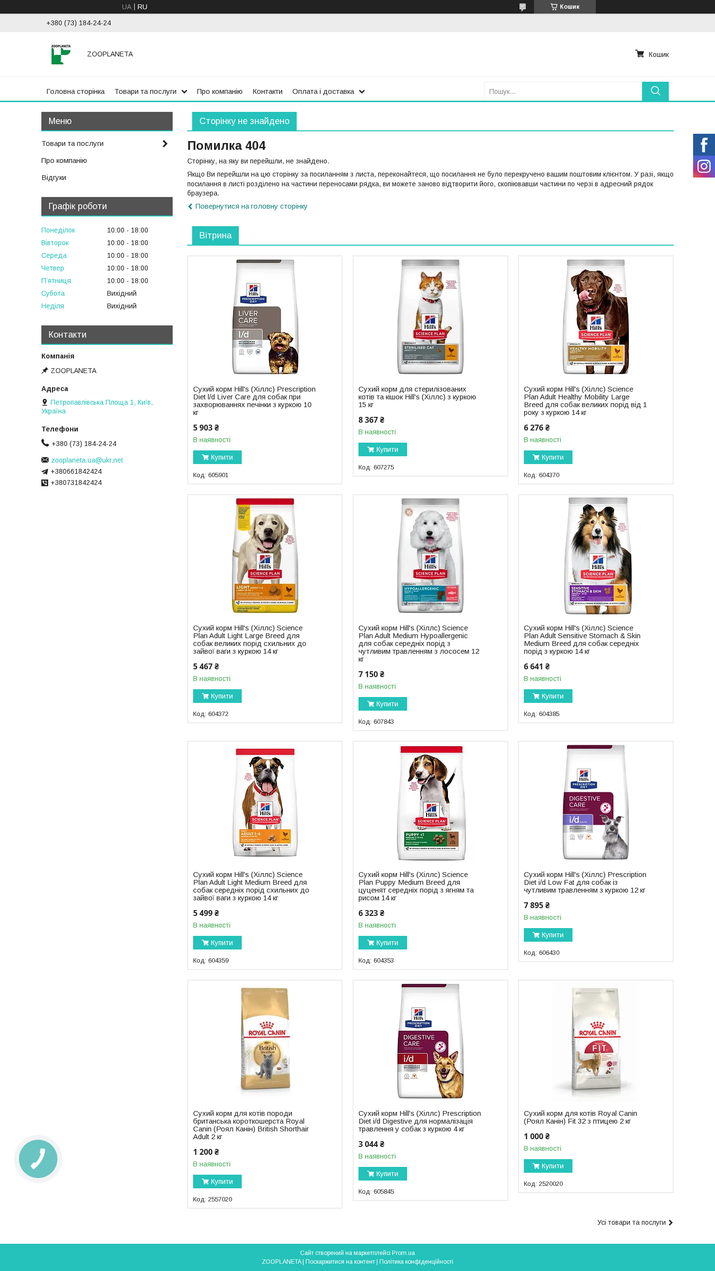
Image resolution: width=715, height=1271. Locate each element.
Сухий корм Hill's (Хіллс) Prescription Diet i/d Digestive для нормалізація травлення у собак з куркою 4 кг (419, 1121)
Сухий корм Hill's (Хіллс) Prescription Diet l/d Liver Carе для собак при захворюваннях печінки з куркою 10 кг (254, 400)
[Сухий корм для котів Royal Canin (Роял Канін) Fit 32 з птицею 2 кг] (595, 1041)
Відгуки (53, 177)
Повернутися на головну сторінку (252, 206)
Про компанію (220, 91)
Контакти (267, 91)
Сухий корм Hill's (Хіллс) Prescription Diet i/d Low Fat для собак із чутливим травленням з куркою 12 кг (585, 882)
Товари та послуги (145, 91)
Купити (222, 457)
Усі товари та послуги (631, 1222)
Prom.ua (403, 1253)
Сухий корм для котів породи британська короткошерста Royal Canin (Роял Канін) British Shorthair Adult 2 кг (251, 1125)
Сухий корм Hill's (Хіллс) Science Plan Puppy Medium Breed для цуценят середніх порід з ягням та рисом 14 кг (416, 886)
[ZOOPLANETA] (60, 54)
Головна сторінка (75, 91)
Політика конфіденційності (416, 1261)
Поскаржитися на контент (340, 1261)
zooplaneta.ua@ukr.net (87, 460)
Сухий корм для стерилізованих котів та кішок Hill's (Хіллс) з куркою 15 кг (417, 397)
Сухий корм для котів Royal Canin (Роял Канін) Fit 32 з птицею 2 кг (580, 1117)
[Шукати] (655, 91)
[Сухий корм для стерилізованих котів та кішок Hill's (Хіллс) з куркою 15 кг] (430, 317)
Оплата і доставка (323, 91)
